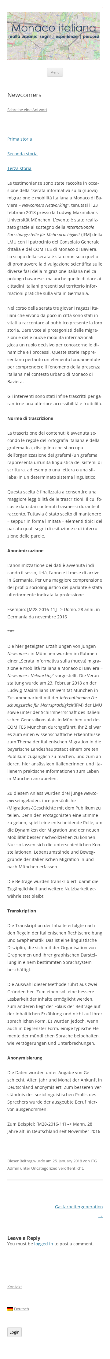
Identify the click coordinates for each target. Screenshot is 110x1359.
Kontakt (14, 1286)
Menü (55, 72)
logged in (43, 1244)
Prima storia (19, 139)
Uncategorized (44, 1168)
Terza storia (19, 168)
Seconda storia (22, 154)
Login (14, 1332)
